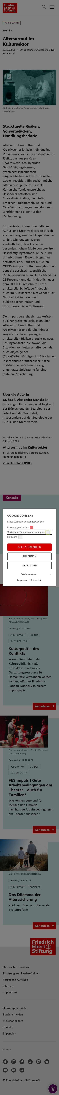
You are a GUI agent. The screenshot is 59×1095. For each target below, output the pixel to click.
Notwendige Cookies (18, 527)
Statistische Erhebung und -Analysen (26, 532)
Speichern (29, 565)
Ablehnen (30, 556)
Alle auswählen (29, 547)
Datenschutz (36, 580)
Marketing (12, 537)
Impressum (22, 580)
